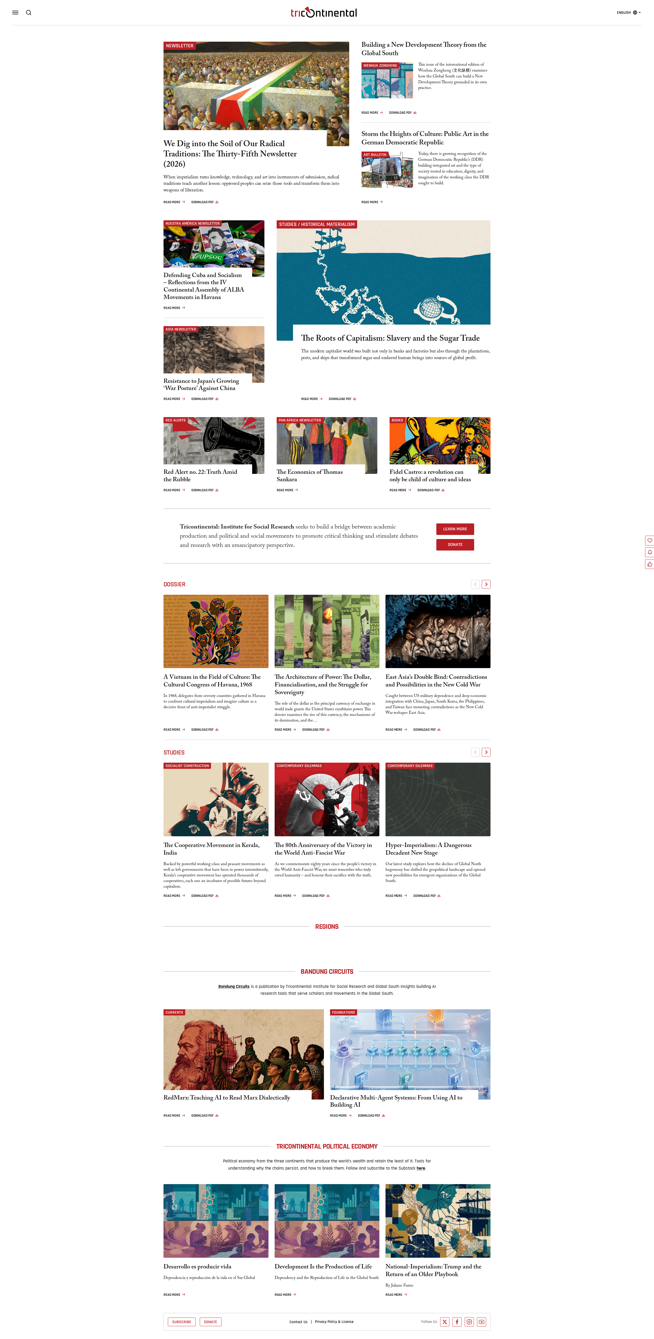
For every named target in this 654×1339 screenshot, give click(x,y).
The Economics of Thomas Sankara (310, 477)
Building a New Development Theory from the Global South (423, 50)
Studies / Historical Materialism (317, 224)
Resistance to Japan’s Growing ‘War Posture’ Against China (201, 386)
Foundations (343, 1012)
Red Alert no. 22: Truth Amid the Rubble (200, 477)
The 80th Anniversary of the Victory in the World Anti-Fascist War (323, 850)
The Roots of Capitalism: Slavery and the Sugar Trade (390, 339)
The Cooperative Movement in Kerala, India (211, 850)
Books (397, 420)
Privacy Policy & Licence (334, 1321)
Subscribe (181, 1321)
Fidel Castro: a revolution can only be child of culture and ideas (430, 477)
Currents (174, 1012)
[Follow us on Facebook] (457, 1321)
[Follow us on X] (444, 1321)
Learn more (455, 529)
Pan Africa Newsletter (300, 420)
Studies (174, 752)
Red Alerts (176, 420)
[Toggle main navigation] (15, 12)
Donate (455, 544)
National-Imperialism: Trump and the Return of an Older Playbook (433, 1271)
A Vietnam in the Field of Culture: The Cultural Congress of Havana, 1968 (212, 682)
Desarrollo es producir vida (197, 1268)
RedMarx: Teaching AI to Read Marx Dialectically (227, 1099)
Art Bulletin (375, 154)
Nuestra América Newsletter (193, 223)
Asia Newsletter (181, 329)
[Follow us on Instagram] (469, 1321)
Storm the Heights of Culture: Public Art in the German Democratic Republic (425, 139)
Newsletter (179, 46)
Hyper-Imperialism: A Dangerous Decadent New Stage (429, 850)
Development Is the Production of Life (323, 1268)
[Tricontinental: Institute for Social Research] (324, 12)
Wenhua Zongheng (380, 65)
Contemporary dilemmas (299, 765)
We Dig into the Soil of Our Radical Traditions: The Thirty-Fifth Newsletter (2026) (230, 155)
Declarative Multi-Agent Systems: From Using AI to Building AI (396, 1102)
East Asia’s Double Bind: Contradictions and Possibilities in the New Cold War (436, 682)
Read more (172, 202)
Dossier (174, 584)
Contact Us (298, 1321)
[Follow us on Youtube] (481, 1321)
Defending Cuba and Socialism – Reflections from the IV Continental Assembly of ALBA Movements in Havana (204, 287)
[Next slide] (486, 584)
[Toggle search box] (28, 12)
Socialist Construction (187, 765)
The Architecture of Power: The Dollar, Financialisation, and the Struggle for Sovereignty (323, 685)
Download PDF (202, 202)
